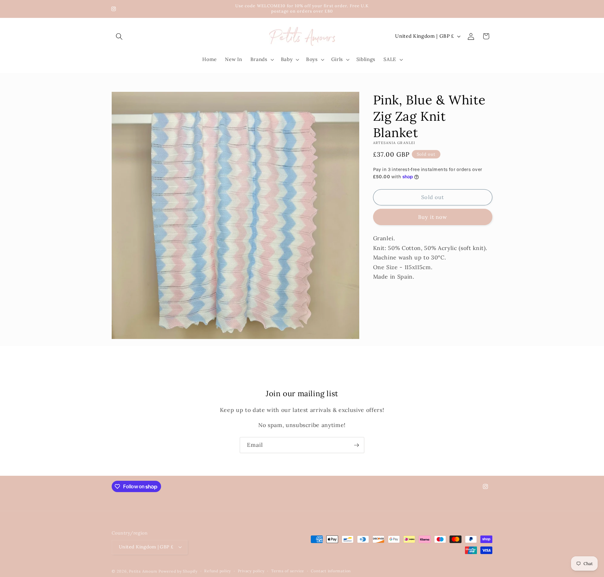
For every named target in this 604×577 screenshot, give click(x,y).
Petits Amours (143, 571)
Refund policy (217, 571)
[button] (119, 36)
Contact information (331, 571)
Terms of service (287, 571)
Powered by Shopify (178, 571)
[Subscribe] (356, 445)
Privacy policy (251, 571)
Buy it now (432, 217)
